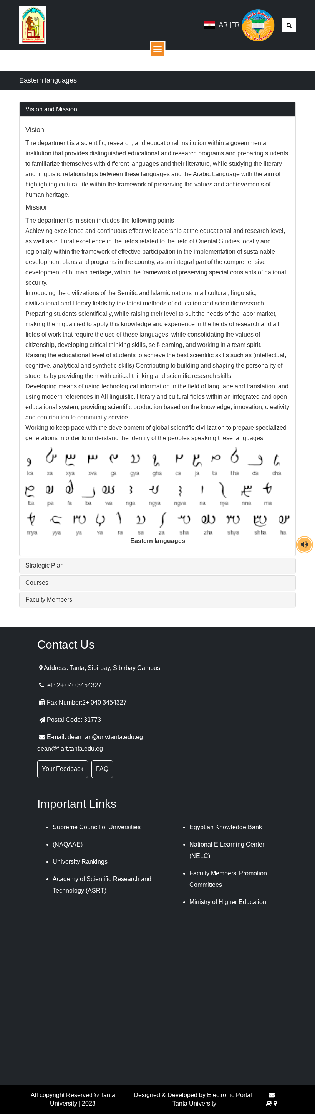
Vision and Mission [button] (51, 109)
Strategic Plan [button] (44, 565)
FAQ (102, 769)
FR (235, 24)
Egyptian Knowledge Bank (225, 827)
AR (223, 24)
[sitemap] (275, 1103)
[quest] (269, 1103)
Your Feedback (62, 769)
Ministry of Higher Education (227, 902)
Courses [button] (36, 582)
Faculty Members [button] (48, 599)
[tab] (157, 109)
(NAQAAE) (68, 844)
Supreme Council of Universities (97, 827)
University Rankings (80, 861)
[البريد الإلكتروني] (272, 1095)
